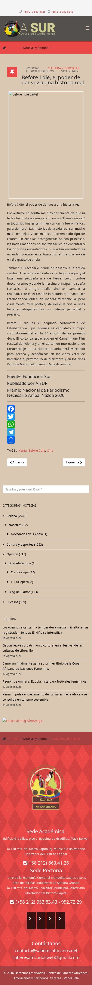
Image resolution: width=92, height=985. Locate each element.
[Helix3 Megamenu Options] (86, 26)
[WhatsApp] (46, 424)
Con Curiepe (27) (22, 572)
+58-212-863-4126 (34, 12)
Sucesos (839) (16, 602)
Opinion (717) (16, 554)
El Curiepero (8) (21, 582)
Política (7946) (16, 516)
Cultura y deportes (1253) (24, 544)
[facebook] (39, 5)
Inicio (14, 48)
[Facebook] (46, 409)
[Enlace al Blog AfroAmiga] (46, 720)
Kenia (23, 450)
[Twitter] (46, 416)
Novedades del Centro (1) (28, 534)
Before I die (36, 450)
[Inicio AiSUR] (46, 787)
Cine (50, 450)
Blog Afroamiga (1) (21, 563)
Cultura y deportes (66, 48)
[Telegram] (46, 432)
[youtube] (48, 5)
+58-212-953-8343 (62, 12)
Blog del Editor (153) (23, 592)
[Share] (46, 440)
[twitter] (44, 5)
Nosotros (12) (18, 525)
